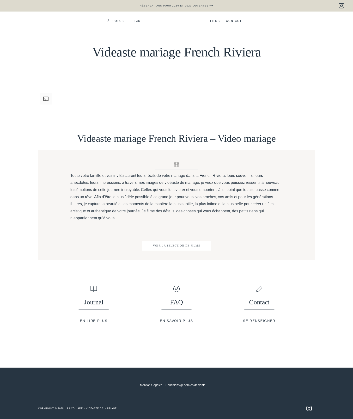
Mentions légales (151, 385)
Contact (259, 302)
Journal (93, 302)
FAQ (137, 20)
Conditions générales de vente (185, 385)
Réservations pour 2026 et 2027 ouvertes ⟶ (176, 5)
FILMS (215, 20)
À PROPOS (116, 20)
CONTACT (234, 20)
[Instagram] (341, 6)
